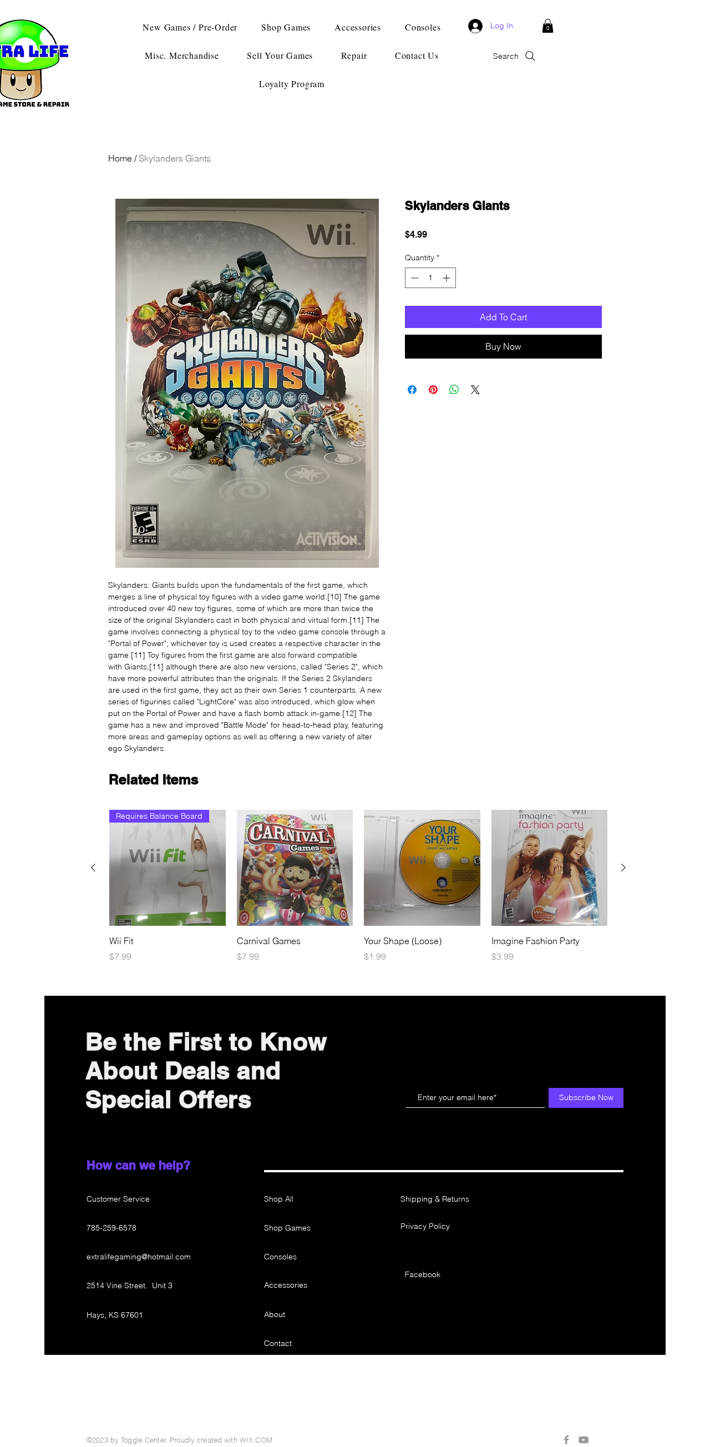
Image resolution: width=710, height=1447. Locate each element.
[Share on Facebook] (412, 389)
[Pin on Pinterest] (433, 389)
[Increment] (447, 278)
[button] (548, 26)
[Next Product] (623, 867)
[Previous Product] (93, 867)
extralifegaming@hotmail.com (139, 1257)
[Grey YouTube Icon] (583, 1440)
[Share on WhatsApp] (454, 389)
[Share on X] (475, 389)
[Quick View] (295, 868)
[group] (358, 892)
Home (120, 158)
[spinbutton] (430, 278)
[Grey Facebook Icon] (566, 1440)
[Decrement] (413, 278)
